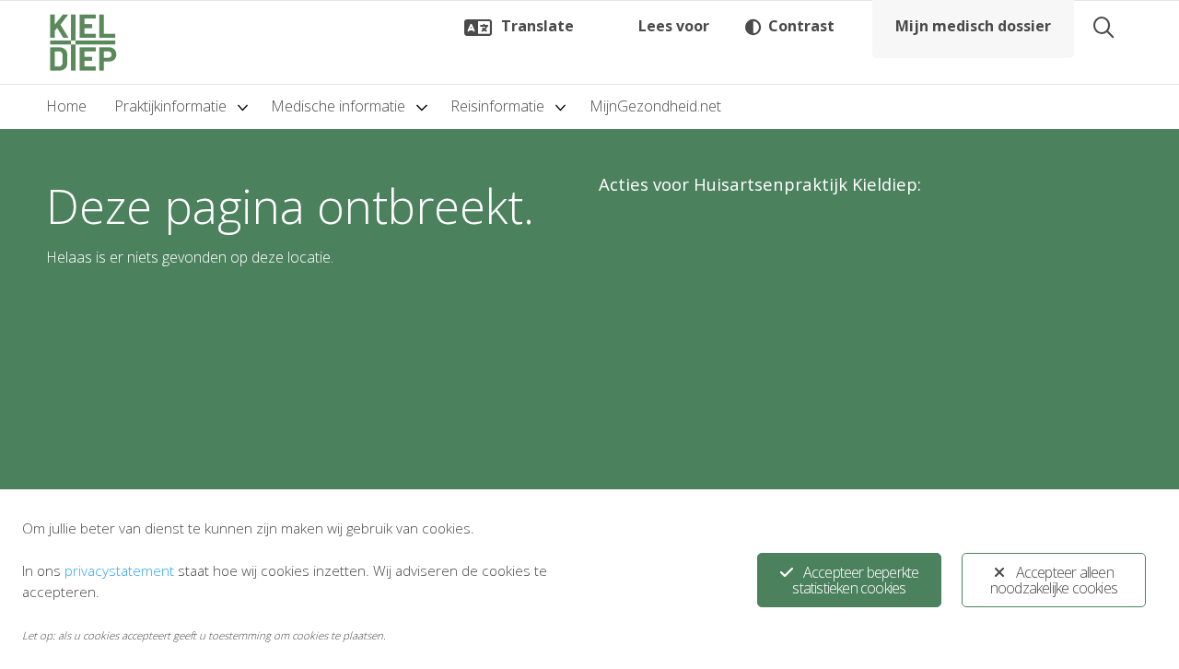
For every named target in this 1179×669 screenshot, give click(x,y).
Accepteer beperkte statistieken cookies (855, 580)
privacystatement (119, 570)
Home (66, 106)
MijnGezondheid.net (655, 106)
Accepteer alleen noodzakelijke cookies (1053, 580)
